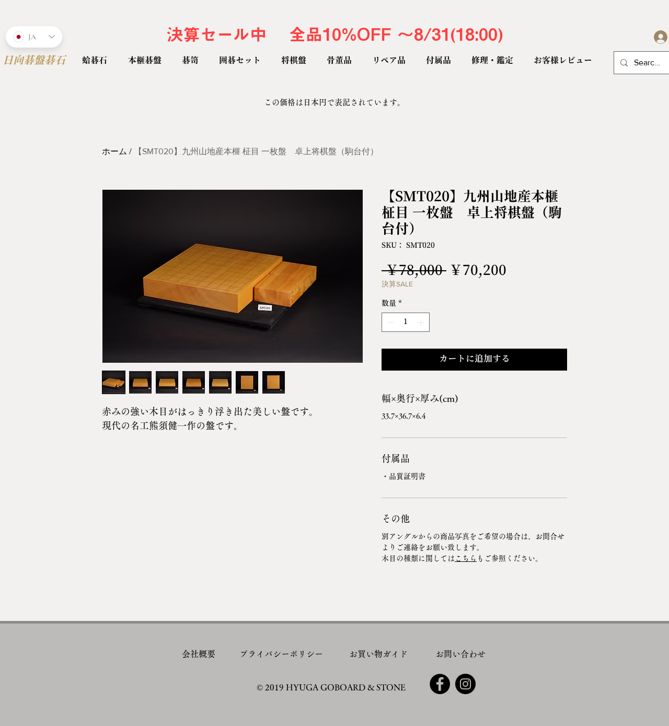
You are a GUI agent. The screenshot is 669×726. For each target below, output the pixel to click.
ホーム (114, 151)
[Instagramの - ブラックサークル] (465, 684)
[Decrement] (389, 322)
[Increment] (421, 322)
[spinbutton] (405, 322)
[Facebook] (440, 684)
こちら (466, 558)
